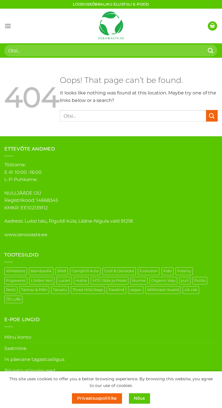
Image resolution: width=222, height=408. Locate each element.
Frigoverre (15, 280)
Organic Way (163, 280)
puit (185, 280)
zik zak (190, 290)
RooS (11, 290)
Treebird (116, 290)
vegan (136, 290)
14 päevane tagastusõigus (34, 359)
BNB (61, 271)
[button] (7, 26)
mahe (81, 280)
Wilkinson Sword (163, 290)
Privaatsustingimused (29, 370)
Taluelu (60, 290)
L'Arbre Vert (42, 280)
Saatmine (15, 348)
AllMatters (15, 271)
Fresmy (184, 271)
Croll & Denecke (119, 271)
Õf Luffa (13, 299)
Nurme (139, 280)
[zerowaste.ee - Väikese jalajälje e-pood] (111, 26)
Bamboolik (41, 271)
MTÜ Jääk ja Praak (109, 280)
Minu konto (17, 337)
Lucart (64, 280)
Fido (167, 271)
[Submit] (211, 50)
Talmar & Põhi (34, 290)
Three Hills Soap (88, 290)
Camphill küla (85, 271)
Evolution (149, 271)
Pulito (200, 280)
